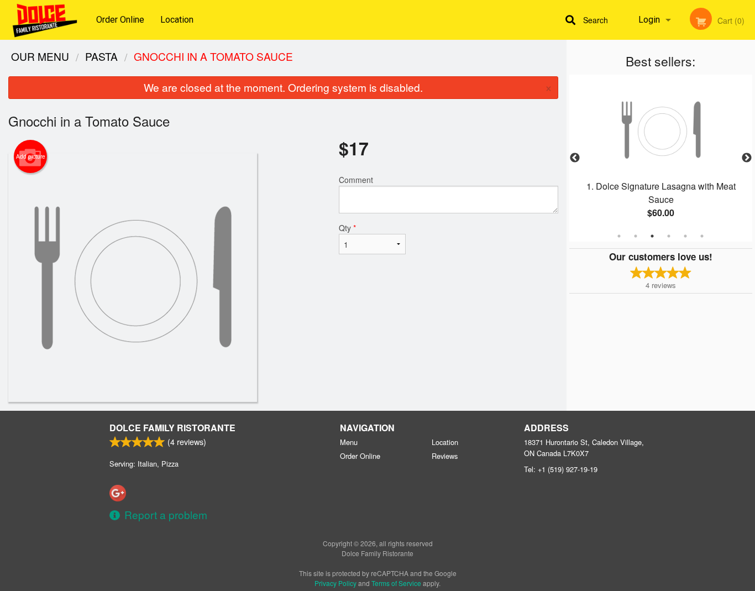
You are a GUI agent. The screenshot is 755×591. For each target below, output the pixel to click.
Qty (347, 227)
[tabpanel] (661, 158)
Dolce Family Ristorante (172, 427)
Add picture (30, 156)
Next (746, 158)
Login (649, 19)
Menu (349, 442)
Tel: (560, 469)
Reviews (445, 456)
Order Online (120, 19)
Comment (356, 179)
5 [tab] (685, 236)
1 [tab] (619, 236)
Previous (574, 158)
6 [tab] (701, 236)
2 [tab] (635, 236)
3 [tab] (652, 236)
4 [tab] (668, 236)
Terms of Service (396, 583)
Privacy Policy (335, 583)
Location (176, 19)
